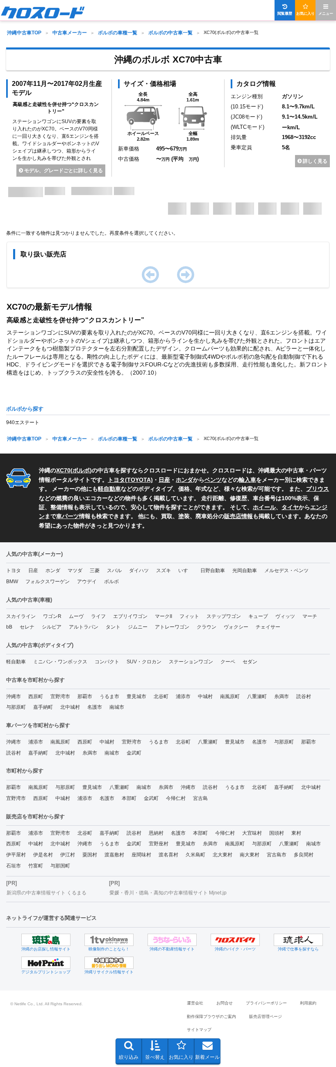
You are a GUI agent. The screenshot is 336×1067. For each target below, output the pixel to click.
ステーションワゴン (191, 662)
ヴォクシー (236, 627)
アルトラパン (83, 627)
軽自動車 (109, 488)
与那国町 (60, 866)
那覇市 (84, 696)
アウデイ (87, 581)
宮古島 (200, 798)
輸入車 (247, 479)
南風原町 (230, 696)
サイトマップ (199, 1029)
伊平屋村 (16, 855)
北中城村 (70, 707)
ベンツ (213, 479)
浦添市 (183, 696)
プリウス (317, 488)
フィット (189, 616)
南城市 (116, 707)
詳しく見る (314, 161)
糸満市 (281, 696)
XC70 (63, 470)
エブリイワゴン (130, 616)
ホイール (264, 507)
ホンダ (184, 479)
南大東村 (249, 855)
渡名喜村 (168, 855)
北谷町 (161, 696)
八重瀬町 (257, 696)
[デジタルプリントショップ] (45, 963)
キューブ (258, 616)
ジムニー (138, 627)
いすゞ (185, 570)
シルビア (51, 627)
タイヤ (290, 507)
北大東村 (222, 855)
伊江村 (67, 855)
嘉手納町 (43, 707)
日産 (164, 479)
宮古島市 (276, 855)
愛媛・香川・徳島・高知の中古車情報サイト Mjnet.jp (168, 893)
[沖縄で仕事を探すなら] (298, 940)
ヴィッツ (285, 616)
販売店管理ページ (265, 1016)
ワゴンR (52, 616)
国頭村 (276, 833)
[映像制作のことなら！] (109, 940)
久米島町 (195, 855)
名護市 (94, 707)
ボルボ (81, 470)
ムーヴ (76, 616)
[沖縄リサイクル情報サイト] (109, 963)
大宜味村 (252, 833)
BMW (12, 581)
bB (9, 627)
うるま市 (109, 696)
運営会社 (195, 1003)
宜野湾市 (60, 696)
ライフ (98, 616)
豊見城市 (136, 696)
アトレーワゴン (172, 627)
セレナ (27, 627)
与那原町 (16, 707)
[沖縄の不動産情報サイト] (172, 940)
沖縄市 (13, 696)
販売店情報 (238, 516)
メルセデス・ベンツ (286, 570)
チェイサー (268, 627)
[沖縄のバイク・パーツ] (235, 940)
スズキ (163, 570)
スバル (114, 570)
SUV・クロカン (144, 662)
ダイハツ (139, 570)
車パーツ (67, 516)
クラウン (206, 627)
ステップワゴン (224, 616)
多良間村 (303, 855)
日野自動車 (212, 570)
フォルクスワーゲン (47, 581)
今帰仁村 (176, 798)
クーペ (227, 662)
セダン (250, 662)
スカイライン (21, 616)
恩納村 (156, 833)
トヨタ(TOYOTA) (130, 479)
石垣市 (13, 866)
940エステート (22, 422)
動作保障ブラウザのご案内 (211, 1016)
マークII (163, 616)
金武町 (134, 753)
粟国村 (89, 855)
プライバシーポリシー (266, 1003)
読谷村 (303, 696)
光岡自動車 (244, 570)
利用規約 (308, 1003)
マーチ (309, 616)
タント (113, 627)
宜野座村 (158, 844)
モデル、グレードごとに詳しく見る (63, 170)
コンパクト (107, 662)
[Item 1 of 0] (168, 277)
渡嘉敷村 (114, 855)
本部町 (129, 798)
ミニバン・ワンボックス (60, 662)
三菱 (95, 570)
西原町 (35, 696)
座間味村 (141, 855)
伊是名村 (43, 855)
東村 (296, 833)
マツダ (75, 570)
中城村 (205, 696)
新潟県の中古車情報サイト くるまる (46, 893)
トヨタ (13, 570)
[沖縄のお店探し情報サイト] (45, 940)
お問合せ (224, 1003)
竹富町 (35, 866)
